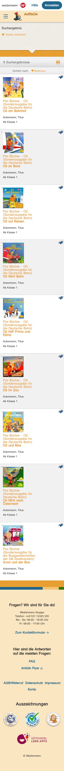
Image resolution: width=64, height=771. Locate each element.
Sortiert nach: (21, 70)
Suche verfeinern (16, 34)
